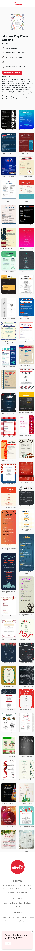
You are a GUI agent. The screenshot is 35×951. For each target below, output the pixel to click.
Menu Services (22, 892)
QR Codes (30, 889)
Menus (4, 885)
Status (28, 921)
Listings (3, 889)
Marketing (11, 889)
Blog (20, 903)
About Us (11, 917)
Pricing (4, 917)
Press (17, 917)
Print (5, 903)
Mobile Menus (20, 889)
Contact (31, 917)
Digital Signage (28, 885)
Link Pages (11, 892)
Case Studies (12, 903)
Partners (24, 917)
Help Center (28, 903)
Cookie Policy (13, 939)
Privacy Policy (19, 921)
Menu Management (14, 885)
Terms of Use (9, 921)
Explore (17, 907)
